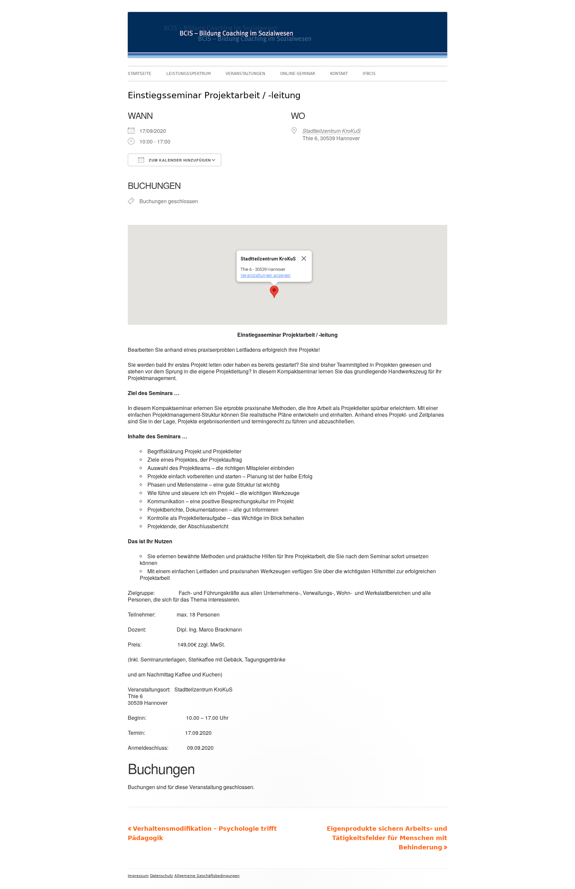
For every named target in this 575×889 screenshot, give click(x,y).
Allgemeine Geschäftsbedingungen (207, 876)
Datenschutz (161, 876)
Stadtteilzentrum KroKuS (331, 131)
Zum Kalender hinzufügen (179, 160)
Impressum (138, 876)
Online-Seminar (297, 73)
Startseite (139, 73)
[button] (274, 291)
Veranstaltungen (245, 73)
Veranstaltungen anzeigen (265, 275)
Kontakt (339, 73)
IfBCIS (369, 73)
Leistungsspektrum (188, 73)
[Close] (304, 258)
